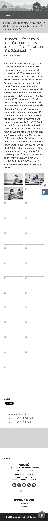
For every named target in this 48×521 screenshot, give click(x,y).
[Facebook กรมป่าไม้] (14, 485)
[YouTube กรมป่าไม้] (24, 485)
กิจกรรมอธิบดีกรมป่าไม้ (17, 414)
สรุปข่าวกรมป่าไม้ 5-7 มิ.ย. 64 (20, 418)
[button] (24, 458)
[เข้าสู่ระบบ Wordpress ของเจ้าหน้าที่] (34, 485)
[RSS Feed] (29, 485)
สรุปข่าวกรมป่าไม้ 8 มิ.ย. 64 (19, 422)
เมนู (8, 458)
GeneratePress (36, 516)
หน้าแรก (6, 22)
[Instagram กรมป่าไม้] (19, 485)
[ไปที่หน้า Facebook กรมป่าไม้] (45, 186)
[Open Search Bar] (44, 15)
